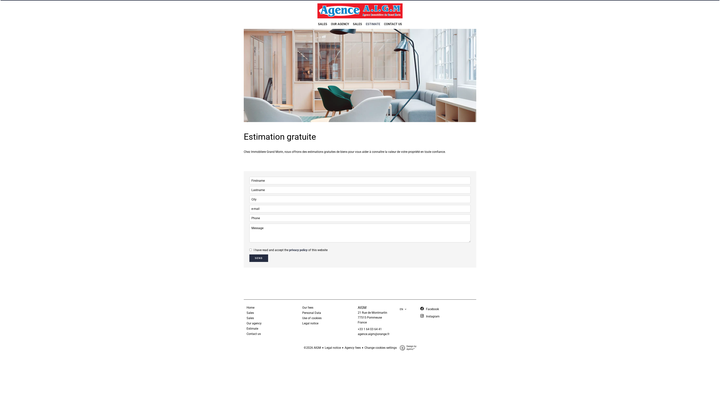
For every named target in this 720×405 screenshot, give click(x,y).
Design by (411, 347)
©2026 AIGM (312, 348)
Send (259, 258)
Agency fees (353, 348)
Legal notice (333, 348)
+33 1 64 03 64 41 (370, 329)
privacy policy (298, 250)
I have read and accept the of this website (291, 250)
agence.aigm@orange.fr (373, 334)
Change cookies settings (380, 348)
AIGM (362, 308)
